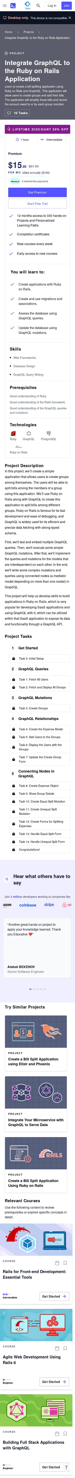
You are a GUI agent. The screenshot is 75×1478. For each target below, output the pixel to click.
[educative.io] (13, 5)
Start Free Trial (37, 203)
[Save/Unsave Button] (65, 1263)
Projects (29, 32)
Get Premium (37, 192)
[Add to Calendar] (57, 1263)
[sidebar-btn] (5, 5)
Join (67, 5)
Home (8, 32)
